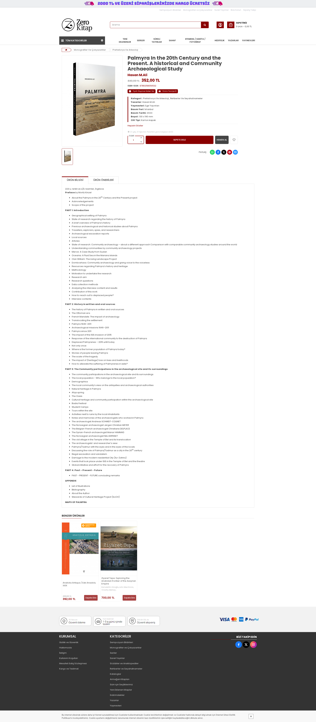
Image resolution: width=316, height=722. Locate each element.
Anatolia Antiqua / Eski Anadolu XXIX (79, 584)
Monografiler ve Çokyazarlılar (197, 10)
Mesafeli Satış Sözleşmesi (73, 663)
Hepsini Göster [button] (135, 125)
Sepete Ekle (90, 597)
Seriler (113, 652)
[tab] (183, 125)
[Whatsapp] (212, 152)
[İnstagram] (253, 644)
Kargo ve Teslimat (69, 668)
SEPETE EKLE (179, 139)
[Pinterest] (229, 152)
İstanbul (149, 109)
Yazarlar (114, 700)
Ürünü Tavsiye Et (169, 91)
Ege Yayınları (152, 105)
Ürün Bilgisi (75, 180)
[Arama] (205, 25)
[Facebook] (218, 152)
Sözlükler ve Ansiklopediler (124, 663)
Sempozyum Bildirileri (170, 10)
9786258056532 (148, 85)
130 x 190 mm (146, 116)
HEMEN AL (222, 139)
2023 (149, 112)
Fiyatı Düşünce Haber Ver (143, 91)
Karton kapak (148, 120)
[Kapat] (251, 716)
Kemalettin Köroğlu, (110, 587)
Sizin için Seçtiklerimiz (121, 684)
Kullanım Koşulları (68, 658)
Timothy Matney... (109, 590)
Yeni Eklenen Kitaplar (121, 689)
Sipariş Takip (249, 10)
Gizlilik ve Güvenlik (68, 642)
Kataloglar (115, 674)
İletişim (63, 652)
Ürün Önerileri (103, 180)
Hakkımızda (65, 647)
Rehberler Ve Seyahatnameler (186, 98)
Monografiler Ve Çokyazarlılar (90, 49)
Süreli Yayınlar (221, 10)
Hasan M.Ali (137, 75)
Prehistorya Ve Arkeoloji (125, 49)
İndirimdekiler (117, 695)
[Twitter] (223, 152)
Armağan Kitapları (119, 679)
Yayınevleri (115, 705)
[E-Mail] (235, 152)
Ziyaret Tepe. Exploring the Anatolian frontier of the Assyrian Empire (118, 581)
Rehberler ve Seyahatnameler (126, 668)
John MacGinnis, (126, 587)
